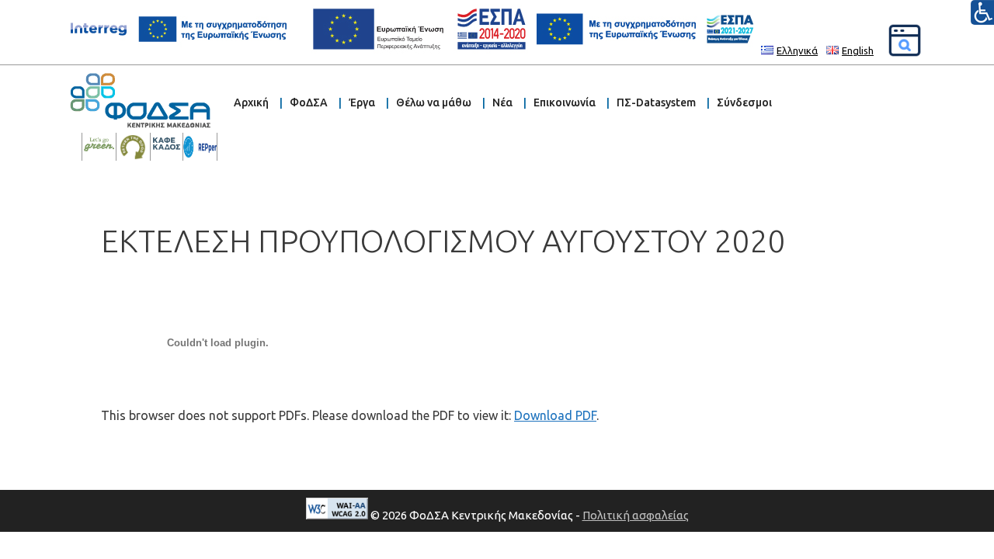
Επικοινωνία (564, 102)
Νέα (502, 102)
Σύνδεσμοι (744, 102)
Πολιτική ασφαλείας (635, 515)
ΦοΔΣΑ (309, 102)
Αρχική (251, 102)
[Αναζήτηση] (904, 40)
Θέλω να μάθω (433, 102)
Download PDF (555, 415)
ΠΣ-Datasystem (656, 102)
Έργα (362, 102)
